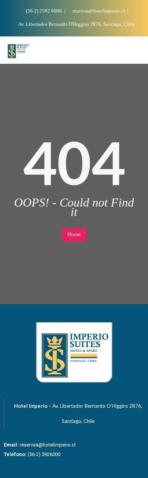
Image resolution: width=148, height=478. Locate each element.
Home (74, 234)
